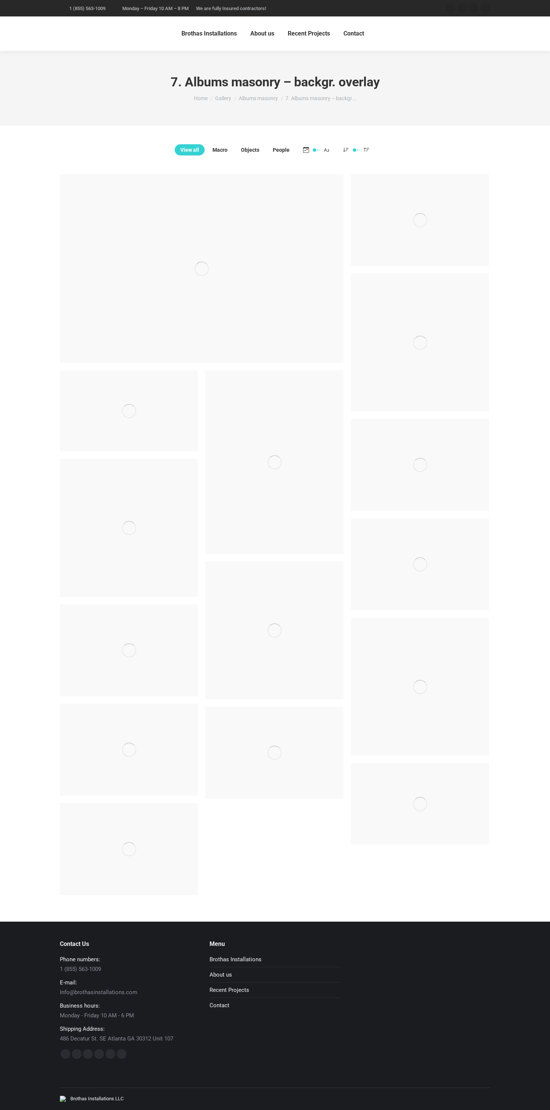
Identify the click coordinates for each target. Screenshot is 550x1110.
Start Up (129, 662)
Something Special (129, 761)
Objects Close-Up (420, 698)
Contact (219, 1005)
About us (221, 974)
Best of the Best (129, 860)
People (281, 150)
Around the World (274, 764)
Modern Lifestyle (202, 280)
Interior (274, 474)
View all (189, 150)
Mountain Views (420, 576)
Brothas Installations (236, 959)
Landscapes (420, 476)
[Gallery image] (201, 268)
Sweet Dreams (129, 422)
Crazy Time (420, 815)
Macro (220, 150)
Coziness (420, 354)
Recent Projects (229, 990)
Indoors (274, 641)
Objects (250, 150)
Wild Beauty (420, 231)
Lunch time (129, 539)
